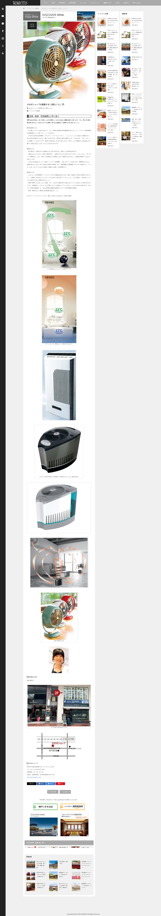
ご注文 (117, 3)
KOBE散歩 (62, 3)
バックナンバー (95, 3)
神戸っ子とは (137, 3)
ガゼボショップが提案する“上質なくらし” (41, 108)
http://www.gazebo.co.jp (34, 777)
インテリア (32, 111)
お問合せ (126, 3)
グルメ (46, 3)
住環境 (38, 111)
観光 (53, 3)
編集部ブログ (107, 3)
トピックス (83, 3)
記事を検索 (72, 3)
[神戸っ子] (20, 2)
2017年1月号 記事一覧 (34, 842)
